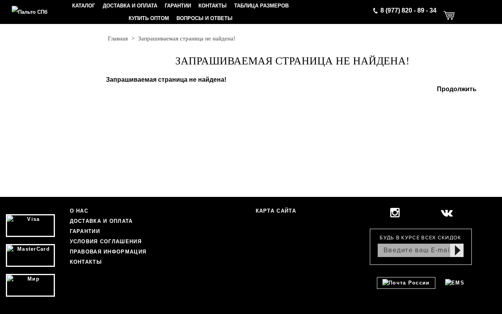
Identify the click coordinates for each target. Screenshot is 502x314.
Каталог (83, 6)
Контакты (212, 6)
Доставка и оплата (130, 6)
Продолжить (457, 89)
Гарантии (178, 6)
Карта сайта (276, 211)
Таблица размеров (261, 6)
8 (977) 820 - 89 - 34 (408, 10)
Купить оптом (149, 18)
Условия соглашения (106, 241)
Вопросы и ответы (204, 18)
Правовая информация (108, 252)
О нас (79, 211)
